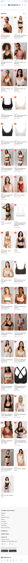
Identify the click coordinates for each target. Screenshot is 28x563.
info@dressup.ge (4, 541)
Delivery (2, 519)
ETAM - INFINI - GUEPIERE (19, 195)
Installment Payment (5, 517)
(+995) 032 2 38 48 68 (5, 539)
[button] (14, 510)
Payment (3, 515)
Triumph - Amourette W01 (6, 222)
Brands (2, 1)
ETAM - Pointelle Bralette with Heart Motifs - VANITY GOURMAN (7, 196)
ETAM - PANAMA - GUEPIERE (20, 468)
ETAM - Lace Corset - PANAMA (7, 495)
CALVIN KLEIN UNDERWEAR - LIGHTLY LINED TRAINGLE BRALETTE (20, 224)
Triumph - (16, 250)
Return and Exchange (5, 527)
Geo (24, 1)
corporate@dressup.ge (12, 541)
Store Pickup (3, 521)
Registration (3, 513)
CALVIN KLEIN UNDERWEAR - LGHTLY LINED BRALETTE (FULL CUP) (20, 442)
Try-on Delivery (4, 523)
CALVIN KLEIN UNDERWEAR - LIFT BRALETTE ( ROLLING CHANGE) (7, 388)
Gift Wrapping (4, 525)
